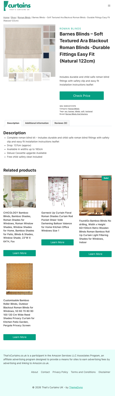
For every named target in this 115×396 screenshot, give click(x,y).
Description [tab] (13, 123)
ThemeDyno (76, 387)
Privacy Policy (60, 372)
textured (89, 111)
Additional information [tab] (37, 123)
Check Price (81, 95)
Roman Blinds (70, 28)
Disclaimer (104, 372)
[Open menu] (109, 5)
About (34, 372)
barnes (71, 111)
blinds (77, 111)
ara (66, 111)
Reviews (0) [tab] (61, 123)
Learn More (19, 253)
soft (82, 111)
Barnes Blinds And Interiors (76, 114)
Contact (45, 372)
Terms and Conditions (83, 372)
